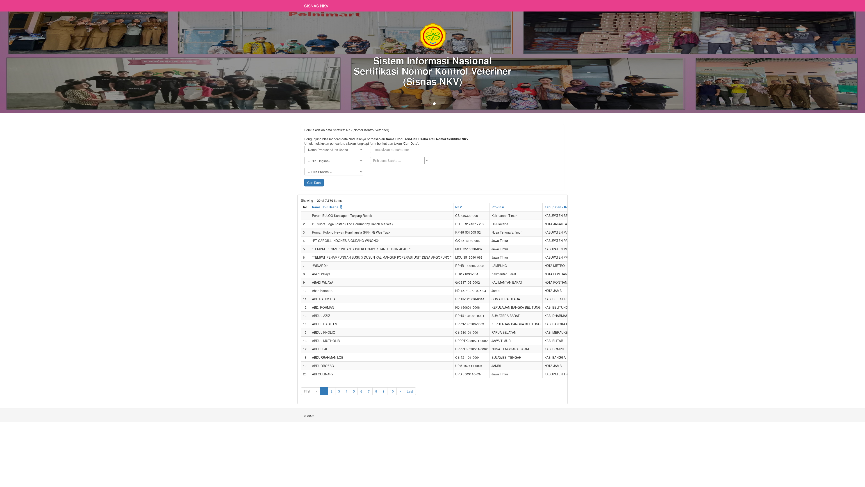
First (307, 391)
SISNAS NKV (316, 6)
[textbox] (398, 160)
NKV (458, 207)
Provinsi (498, 207)
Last (410, 391)
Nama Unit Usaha (325, 207)
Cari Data (314, 182)
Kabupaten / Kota (557, 207)
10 (392, 391)
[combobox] (399, 160)
